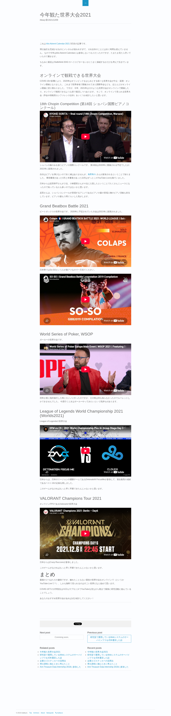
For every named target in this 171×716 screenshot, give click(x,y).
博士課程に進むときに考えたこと (55, 664)
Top (30, 713)
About (43, 713)
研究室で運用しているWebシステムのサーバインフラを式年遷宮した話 (109, 638)
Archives (36, 713)
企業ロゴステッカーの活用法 (53, 661)
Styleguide (50, 713)
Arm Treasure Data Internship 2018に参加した (60, 667)
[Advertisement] (85, 31)
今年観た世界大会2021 (50, 652)
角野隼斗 (92, 174)
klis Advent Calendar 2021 (58, 44)
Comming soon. (62, 637)
